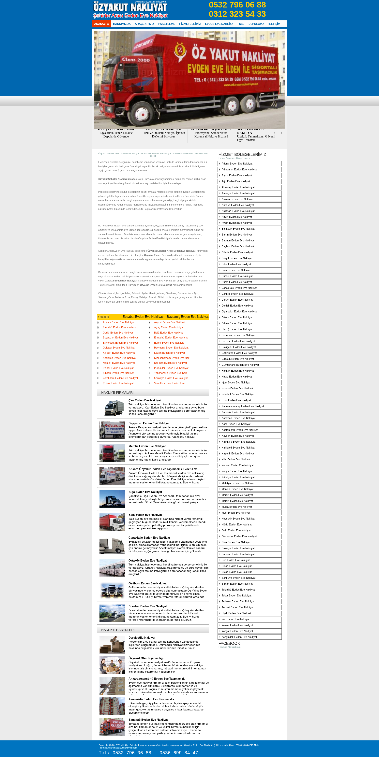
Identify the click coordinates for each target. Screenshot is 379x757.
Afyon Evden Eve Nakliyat (237, 175)
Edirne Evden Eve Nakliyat (237, 323)
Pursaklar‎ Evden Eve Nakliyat (171, 367)
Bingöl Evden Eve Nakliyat (237, 258)
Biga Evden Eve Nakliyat (145, 491)
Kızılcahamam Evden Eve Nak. (172, 357)
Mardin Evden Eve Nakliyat (237, 494)
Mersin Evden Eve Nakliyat (237, 500)
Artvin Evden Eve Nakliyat (237, 216)
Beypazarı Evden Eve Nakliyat (120, 337)
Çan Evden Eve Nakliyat (145, 400)
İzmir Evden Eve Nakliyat (236, 400)
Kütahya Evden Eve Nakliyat (238, 477)
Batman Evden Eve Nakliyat (238, 240)
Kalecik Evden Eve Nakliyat (119, 352)
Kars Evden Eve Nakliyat (236, 423)
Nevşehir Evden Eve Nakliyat (238, 518)
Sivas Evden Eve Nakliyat (237, 571)
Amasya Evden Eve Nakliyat (238, 193)
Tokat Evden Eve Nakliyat (236, 595)
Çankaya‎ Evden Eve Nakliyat (171, 378)
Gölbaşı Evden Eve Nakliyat (119, 347)
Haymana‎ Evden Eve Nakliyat (171, 347)
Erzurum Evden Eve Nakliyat (238, 341)
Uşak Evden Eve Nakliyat (236, 613)
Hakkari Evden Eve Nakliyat (238, 370)
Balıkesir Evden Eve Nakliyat (238, 228)
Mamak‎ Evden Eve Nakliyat (119, 362)
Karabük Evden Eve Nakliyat (238, 412)
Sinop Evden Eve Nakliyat (237, 565)
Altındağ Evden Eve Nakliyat (119, 327)
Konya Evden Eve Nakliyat (237, 471)
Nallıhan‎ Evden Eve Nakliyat (170, 362)
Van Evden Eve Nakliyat (236, 619)
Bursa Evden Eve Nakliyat (237, 281)
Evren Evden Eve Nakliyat (169, 342)
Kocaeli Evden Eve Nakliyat (238, 465)
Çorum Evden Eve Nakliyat (237, 299)
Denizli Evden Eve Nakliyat (237, 305)
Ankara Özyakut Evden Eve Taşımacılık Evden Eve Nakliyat (163, 471)
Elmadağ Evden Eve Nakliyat (171, 337)
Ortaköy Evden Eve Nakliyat (148, 560)
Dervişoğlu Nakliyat (142, 637)
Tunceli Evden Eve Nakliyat (237, 607)
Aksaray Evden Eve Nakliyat (238, 187)
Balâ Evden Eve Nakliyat (168, 332)
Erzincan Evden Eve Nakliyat (238, 335)
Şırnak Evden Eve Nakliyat (237, 583)
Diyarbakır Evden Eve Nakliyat (239, 311)
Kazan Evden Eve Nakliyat (169, 352)
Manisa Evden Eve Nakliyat (237, 489)
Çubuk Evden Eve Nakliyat (118, 383)
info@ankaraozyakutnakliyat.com (118, 747)
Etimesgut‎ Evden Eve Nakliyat (120, 342)
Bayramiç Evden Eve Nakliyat (153, 316)
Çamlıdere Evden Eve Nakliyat (120, 378)
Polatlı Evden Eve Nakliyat (118, 367)
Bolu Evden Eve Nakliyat (236, 270)
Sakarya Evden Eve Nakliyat (238, 548)
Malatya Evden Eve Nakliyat (238, 483)
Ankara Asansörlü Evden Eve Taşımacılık (157, 678)
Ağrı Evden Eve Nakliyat (236, 181)
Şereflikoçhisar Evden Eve (169, 383)
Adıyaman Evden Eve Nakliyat (239, 169)
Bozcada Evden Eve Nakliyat (199, 316)
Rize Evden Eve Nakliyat (236, 542)
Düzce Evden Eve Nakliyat (237, 317)
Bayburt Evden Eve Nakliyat (238, 246)
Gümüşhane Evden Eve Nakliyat (240, 364)
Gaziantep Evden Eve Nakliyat (239, 352)
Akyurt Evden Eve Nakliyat (169, 322)
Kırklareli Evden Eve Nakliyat (238, 447)
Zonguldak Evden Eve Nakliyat (239, 637)
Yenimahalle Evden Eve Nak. (171, 372)
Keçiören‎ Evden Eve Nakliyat (119, 357)
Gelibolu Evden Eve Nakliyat (148, 583)
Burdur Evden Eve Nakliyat (237, 276)
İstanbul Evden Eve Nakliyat (238, 394)
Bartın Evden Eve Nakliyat (237, 234)
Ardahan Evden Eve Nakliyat (238, 210)
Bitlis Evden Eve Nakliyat (236, 264)
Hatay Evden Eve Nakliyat (237, 376)
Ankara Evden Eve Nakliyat (118, 322)
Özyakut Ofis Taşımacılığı (146, 658)
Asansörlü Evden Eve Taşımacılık (151, 699)
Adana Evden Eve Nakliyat (237, 163)
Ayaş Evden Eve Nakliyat (169, 327)
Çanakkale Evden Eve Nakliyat (149, 537)
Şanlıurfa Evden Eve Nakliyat (238, 577)
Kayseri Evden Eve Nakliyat (238, 435)
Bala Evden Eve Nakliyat (145, 514)
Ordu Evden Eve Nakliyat (236, 530)
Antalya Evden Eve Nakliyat (238, 205)
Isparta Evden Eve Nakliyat (237, 388)
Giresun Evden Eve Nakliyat (238, 358)
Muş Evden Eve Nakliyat (236, 512)
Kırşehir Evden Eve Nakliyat (238, 453)
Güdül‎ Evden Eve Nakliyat (118, 332)
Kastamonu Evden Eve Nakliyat (240, 429)
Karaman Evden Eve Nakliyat (238, 418)
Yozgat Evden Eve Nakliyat (237, 631)
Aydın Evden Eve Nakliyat (237, 222)
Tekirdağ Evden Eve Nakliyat (238, 589)
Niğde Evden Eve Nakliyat (237, 524)
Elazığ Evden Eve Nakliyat (237, 329)
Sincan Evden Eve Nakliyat (118, 372)
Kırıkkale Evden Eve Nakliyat (238, 441)
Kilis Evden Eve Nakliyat (236, 459)
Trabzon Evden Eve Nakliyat (238, 601)
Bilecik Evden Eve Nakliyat (237, 252)
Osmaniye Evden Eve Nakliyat (239, 536)
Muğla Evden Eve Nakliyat (237, 506)
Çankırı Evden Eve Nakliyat (237, 293)
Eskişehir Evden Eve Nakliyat (239, 347)
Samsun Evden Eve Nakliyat (238, 554)
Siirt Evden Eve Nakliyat (236, 560)
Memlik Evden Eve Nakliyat (147, 446)
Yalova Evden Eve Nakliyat (237, 625)
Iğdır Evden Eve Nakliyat (236, 382)
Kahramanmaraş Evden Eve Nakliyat (243, 406)
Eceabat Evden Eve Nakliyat (109, 316)
